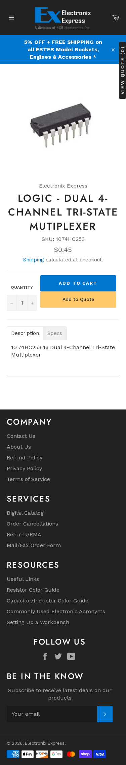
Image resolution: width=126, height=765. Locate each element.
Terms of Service (28, 479)
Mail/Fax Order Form (34, 545)
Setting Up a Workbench (38, 622)
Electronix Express (45, 743)
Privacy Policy (24, 468)
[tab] (25, 333)
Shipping (33, 260)
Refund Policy (24, 457)
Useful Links (23, 579)
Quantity (22, 287)
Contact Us (21, 436)
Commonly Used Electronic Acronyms (56, 611)
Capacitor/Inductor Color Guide (47, 600)
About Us (19, 447)
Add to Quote (78, 299)
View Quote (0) (122, 70)
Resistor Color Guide (33, 590)
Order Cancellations (32, 523)
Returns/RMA (24, 534)
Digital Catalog (25, 513)
